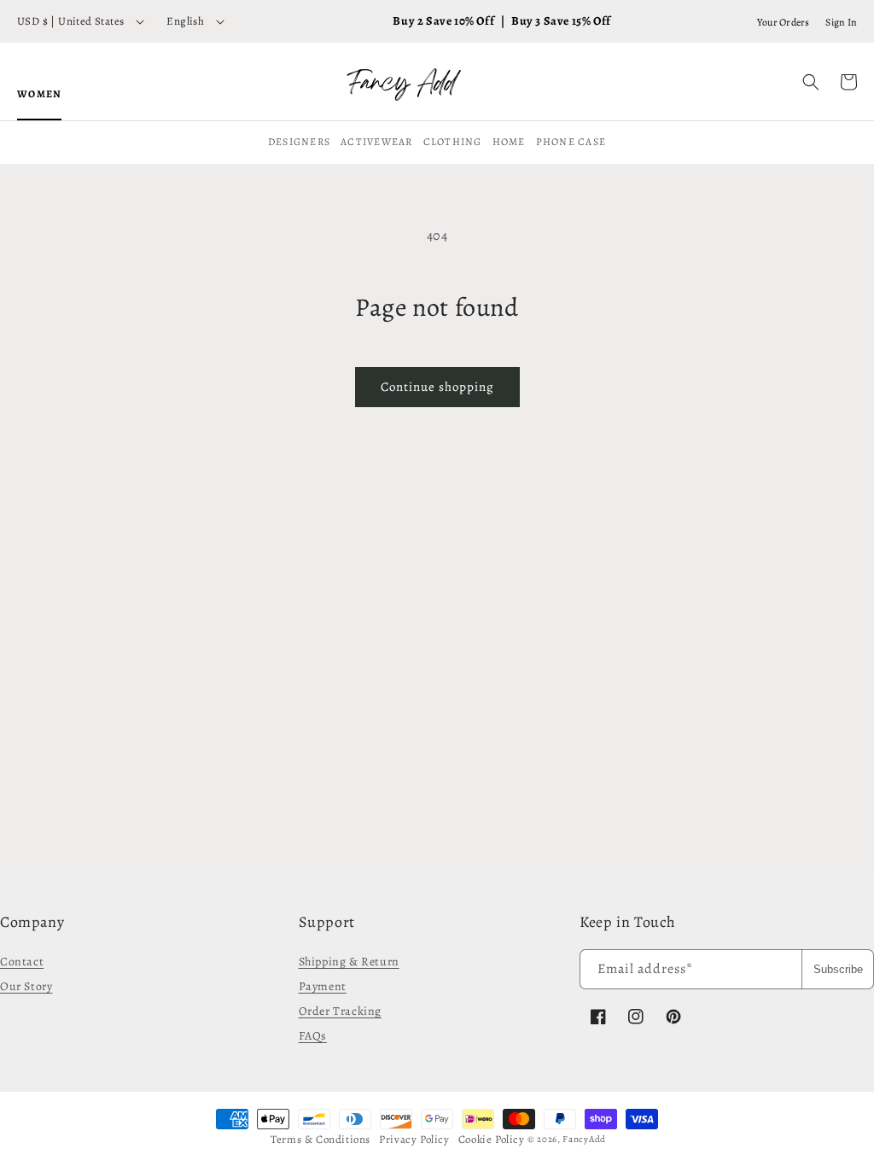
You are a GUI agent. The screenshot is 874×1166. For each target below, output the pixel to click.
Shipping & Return (349, 961)
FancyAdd (584, 1139)
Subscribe (838, 969)
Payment (323, 986)
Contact (22, 961)
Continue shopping (437, 386)
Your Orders (783, 22)
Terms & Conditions (320, 1139)
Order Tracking (340, 1011)
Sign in (841, 22)
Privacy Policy (414, 1139)
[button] (811, 82)
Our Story (26, 986)
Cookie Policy (491, 1139)
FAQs (313, 1036)
